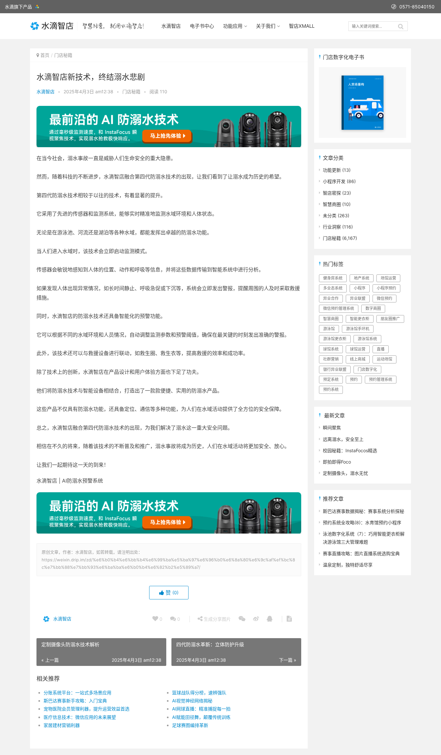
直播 (381, 349)
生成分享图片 (216, 619)
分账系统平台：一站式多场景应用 (77, 692)
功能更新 (332, 170)
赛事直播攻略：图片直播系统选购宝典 (361, 553)
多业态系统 (333, 288)
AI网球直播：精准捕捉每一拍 (201, 708)
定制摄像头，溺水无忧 (345, 473)
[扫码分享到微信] (242, 619)
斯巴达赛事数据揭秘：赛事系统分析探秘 (363, 511)
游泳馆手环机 (357, 328)
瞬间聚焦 (332, 427)
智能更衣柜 (359, 318)
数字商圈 (373, 308)
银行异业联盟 (334, 369)
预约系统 (331, 389)
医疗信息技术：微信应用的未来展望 (80, 717)
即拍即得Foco (337, 461)
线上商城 (357, 359)
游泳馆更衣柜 (334, 338)
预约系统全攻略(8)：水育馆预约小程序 (362, 522)
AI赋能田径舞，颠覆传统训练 (201, 717)
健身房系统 (333, 278)
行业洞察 (332, 227)
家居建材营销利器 (62, 725)
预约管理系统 (380, 379)
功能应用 (232, 26)
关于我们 (265, 26)
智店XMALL (301, 26)
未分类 (329, 215)
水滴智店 (171, 26)
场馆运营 (388, 278)
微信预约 (384, 298)
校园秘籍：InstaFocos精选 (350, 450)
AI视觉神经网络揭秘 (192, 700)
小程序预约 (386, 288)
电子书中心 (202, 26)
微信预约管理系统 (338, 308)
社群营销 (331, 359)
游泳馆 (329, 328)
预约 (354, 379)
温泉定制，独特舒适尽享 (348, 564)
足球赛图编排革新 (190, 725)
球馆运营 (357, 349)
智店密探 (332, 193)
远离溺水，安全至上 (343, 439)
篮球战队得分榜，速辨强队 (199, 692)
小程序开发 (334, 181)
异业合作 (331, 298)
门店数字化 (367, 369)
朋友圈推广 (390, 318)
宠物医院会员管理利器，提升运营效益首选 (86, 708)
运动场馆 (384, 359)
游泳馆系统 (367, 338)
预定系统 (331, 379)
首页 (44, 55)
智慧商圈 (332, 204)
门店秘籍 (63, 55)
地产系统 (361, 278)
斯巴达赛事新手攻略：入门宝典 (75, 700)
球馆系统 (331, 349)
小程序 (359, 288)
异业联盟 (357, 298)
